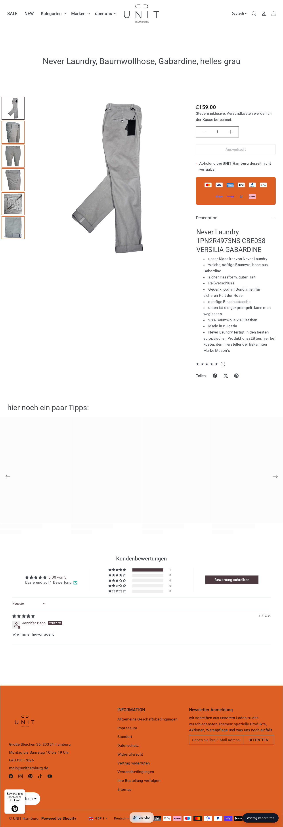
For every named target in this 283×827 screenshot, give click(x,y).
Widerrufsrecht (130, 754)
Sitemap (124, 789)
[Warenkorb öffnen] (273, 14)
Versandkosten (240, 113)
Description (207, 217)
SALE (12, 13)
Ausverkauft (236, 149)
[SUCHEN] (254, 14)
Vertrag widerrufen (133, 763)
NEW (29, 13)
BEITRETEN (258, 740)
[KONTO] (264, 14)
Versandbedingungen (135, 772)
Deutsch (238, 13)
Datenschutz (128, 745)
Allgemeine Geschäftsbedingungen (147, 719)
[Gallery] (94, 178)
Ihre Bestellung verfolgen (138, 780)
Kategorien (51, 13)
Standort (124, 736)
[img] (23, 616)
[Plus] (231, 132)
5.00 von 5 (57, 577)
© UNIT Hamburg (24, 818)
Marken (78, 13)
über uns (103, 13)
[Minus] (204, 132)
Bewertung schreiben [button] (231, 580)
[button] (215, 376)
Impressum (127, 728)
